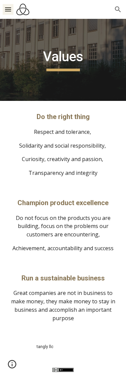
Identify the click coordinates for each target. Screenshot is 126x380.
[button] (8, 9)
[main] (63, 60)
